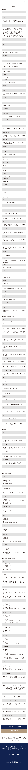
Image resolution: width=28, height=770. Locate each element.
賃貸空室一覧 (14, 730)
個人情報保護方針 (14, 761)
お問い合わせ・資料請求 (15, 726)
